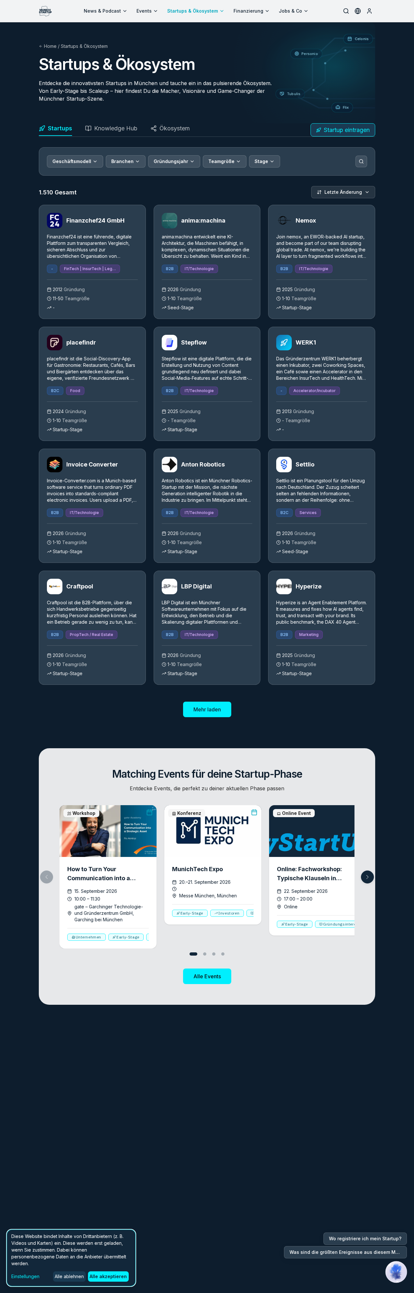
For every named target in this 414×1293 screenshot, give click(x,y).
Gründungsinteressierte (346, 924)
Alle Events (207, 976)
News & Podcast (102, 11)
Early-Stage (127, 937)
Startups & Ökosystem (192, 11)
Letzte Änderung (343, 192)
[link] (92, 262)
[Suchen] (361, 161)
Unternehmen (89, 937)
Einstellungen (25, 1276)
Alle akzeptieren (108, 1276)
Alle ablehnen (69, 1276)
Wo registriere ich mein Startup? (365, 1238)
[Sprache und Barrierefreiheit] (358, 11)
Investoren (228, 913)
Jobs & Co (290, 11)
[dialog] (71, 1258)
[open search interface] (346, 11)
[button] (367, 877)
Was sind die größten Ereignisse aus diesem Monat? (348, 1252)
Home (50, 46)
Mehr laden (207, 709)
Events (144, 11)
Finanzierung (248, 11)
